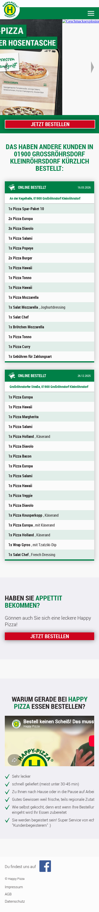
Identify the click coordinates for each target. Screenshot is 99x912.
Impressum (14, 886)
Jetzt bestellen (50, 124)
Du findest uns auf (20, 866)
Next (93, 67)
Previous (6, 67)
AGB (8, 894)
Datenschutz (15, 901)
